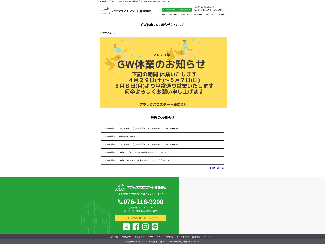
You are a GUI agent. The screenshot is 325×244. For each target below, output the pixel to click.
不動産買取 (185, 14)
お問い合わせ (170, 9)
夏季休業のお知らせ (128, 136)
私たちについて (155, 236)
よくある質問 (182, 236)
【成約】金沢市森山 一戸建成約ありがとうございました (144, 152)
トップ (164, 14)
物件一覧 (174, 14)
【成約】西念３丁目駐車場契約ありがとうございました (144, 160)
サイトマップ (209, 236)
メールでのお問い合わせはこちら (142, 218)
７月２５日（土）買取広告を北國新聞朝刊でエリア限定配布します (149, 144)
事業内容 (210, 14)
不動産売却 (198, 14)
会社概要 (221, 14)
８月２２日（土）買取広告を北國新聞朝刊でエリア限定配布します (149, 128)
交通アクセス (185, 9)
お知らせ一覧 (218, 167)
